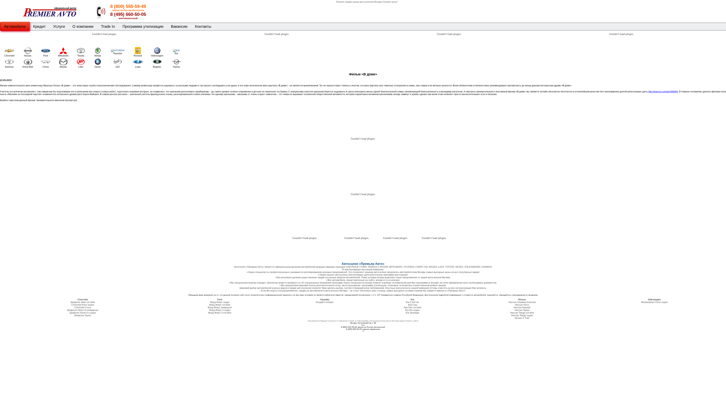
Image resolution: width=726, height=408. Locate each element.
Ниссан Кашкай (522, 307)
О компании (82, 26)
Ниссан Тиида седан (522, 315)
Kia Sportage (412, 312)
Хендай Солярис (325, 302)
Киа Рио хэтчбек (412, 307)
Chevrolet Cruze (82, 307)
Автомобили (15, 26)
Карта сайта (412, 321)
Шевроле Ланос (82, 315)
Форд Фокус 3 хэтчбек (219, 312)
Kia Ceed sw (412, 302)
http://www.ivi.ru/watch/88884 (663, 91)
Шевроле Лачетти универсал (82, 310)
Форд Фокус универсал (220, 307)
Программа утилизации (143, 26)
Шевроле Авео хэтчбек (83, 302)
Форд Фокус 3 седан (219, 310)
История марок (398, 321)
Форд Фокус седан (220, 302)
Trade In (108, 26)
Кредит (39, 26)
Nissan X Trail (522, 318)
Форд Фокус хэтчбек (219, 305)
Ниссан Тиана (522, 310)
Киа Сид (412, 305)
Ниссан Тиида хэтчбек (522, 312)
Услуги (59, 26)
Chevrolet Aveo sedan (82, 305)
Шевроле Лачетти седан (83, 312)
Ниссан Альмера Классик (522, 302)
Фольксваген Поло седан (654, 302)
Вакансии (179, 26)
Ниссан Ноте (522, 305)
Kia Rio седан (412, 310)
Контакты (203, 26)
